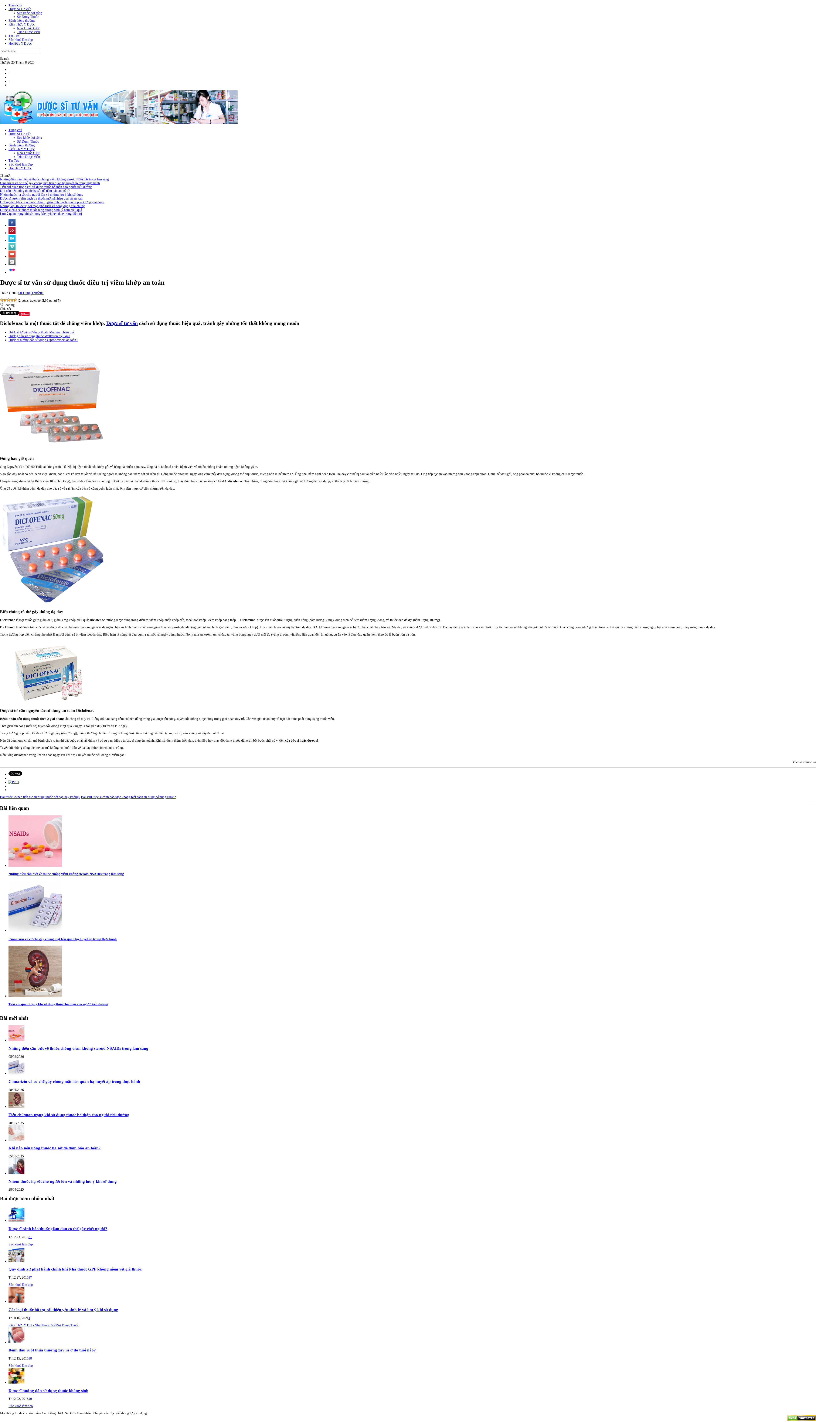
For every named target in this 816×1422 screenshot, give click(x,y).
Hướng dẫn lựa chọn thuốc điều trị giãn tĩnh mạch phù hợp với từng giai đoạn (52, 202)
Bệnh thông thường (21, 20)
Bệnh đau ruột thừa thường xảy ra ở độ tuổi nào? (52, 1350)
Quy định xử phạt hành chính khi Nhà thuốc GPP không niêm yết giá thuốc (75, 1269)
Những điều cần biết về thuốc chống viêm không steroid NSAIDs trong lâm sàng (54, 179)
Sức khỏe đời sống (29, 13)
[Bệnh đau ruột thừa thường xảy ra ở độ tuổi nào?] (16, 1342)
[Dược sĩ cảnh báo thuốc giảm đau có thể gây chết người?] (16, 1220)
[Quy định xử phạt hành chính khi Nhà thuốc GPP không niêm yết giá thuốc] (16, 1261)
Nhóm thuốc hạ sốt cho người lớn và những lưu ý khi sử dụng (41, 194)
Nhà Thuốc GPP (28, 28)
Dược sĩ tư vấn (122, 323)
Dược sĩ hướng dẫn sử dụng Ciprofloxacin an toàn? (43, 340)
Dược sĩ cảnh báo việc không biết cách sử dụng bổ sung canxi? (128, 797)
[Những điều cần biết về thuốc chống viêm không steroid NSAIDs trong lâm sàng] (35, 865)
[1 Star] (1, 300)
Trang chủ (15, 5)
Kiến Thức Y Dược (21, 24)
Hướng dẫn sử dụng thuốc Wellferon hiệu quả (39, 336)
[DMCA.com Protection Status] (801, 1420)
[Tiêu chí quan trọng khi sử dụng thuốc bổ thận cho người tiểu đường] (35, 996)
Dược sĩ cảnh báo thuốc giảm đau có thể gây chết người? (57, 1229)
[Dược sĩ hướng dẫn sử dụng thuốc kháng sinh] (16, 1382)
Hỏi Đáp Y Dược (20, 43)
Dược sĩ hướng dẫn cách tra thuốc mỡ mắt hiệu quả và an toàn (41, 198)
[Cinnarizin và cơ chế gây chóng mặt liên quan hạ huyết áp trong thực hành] (35, 930)
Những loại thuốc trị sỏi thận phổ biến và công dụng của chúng (42, 206)
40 (30, 1399)
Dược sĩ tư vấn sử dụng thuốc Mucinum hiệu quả (41, 332)
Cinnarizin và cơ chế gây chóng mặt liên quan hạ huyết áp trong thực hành (50, 183)
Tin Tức (13, 36)
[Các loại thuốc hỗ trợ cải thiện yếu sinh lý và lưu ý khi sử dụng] (16, 1301)
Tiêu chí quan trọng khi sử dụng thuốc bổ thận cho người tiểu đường (46, 187)
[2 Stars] (5, 300)
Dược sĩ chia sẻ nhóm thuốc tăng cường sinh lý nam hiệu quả (41, 210)
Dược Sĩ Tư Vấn (19, 9)
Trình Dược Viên (28, 32)
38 (30, 1358)
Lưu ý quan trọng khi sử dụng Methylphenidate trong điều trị (41, 213)
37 (30, 1277)
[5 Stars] (15, 300)
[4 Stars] (12, 300)
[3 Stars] (8, 300)
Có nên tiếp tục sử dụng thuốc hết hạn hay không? (40, 797)
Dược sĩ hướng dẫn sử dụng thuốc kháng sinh (48, 1390)
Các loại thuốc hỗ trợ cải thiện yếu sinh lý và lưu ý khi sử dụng (63, 1309)
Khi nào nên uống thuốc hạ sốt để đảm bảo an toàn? (35, 191)
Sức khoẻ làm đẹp (20, 39)
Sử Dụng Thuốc (28, 16)
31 (30, 1237)
